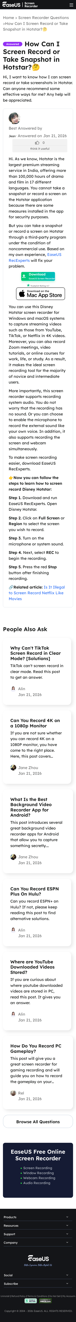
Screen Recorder (31, 5)
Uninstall (5, 1296)
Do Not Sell (55, 1296)
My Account (69, 1296)
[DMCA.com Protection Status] (45, 1300)
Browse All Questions (38, 1121)
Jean (12, 136)
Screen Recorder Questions (43, 17)
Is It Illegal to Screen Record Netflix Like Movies (37, 593)
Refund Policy (18, 1296)
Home (8, 17)
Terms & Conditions (37, 1296)
